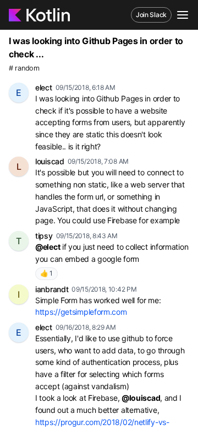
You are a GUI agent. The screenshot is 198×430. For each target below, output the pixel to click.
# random (24, 68)
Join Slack (151, 14)
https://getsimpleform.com (81, 311)
